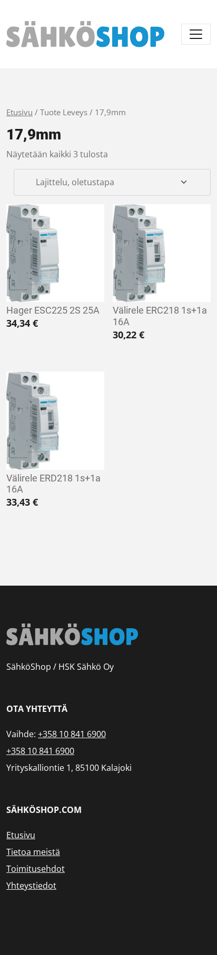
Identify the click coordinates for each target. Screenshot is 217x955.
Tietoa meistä (33, 852)
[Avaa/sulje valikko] (196, 34)
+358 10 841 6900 (72, 734)
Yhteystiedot (31, 885)
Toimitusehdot (35, 868)
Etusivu (19, 112)
